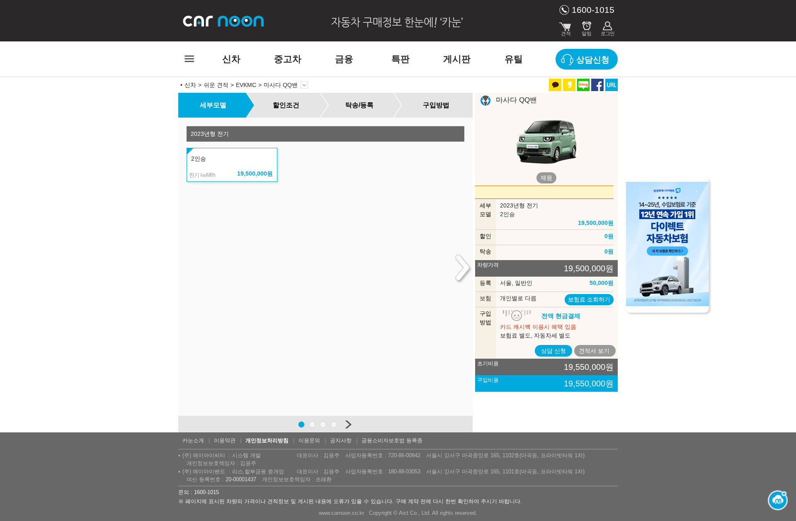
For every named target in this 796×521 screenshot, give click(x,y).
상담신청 (592, 59)
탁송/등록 (359, 105)
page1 (301, 424)
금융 (344, 59)
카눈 (223, 20)
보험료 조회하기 (589, 299)
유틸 (514, 59)
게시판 (457, 59)
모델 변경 (304, 85)
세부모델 (213, 105)
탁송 (485, 251)
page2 (312, 424)
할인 (485, 236)
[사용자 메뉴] (607, 27)
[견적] (566, 27)
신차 (231, 59)
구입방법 (436, 105)
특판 (400, 59)
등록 (485, 283)
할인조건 (286, 105)
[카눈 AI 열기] (775, 500)
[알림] (586, 27)
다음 (348, 424)
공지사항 (341, 440)
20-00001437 (241, 479)
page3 (323, 424)
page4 (333, 424)
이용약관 (224, 440)
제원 (546, 177)
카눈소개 (193, 440)
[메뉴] (188, 58)
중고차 (287, 59)
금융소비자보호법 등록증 (392, 440)
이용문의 (309, 440)
